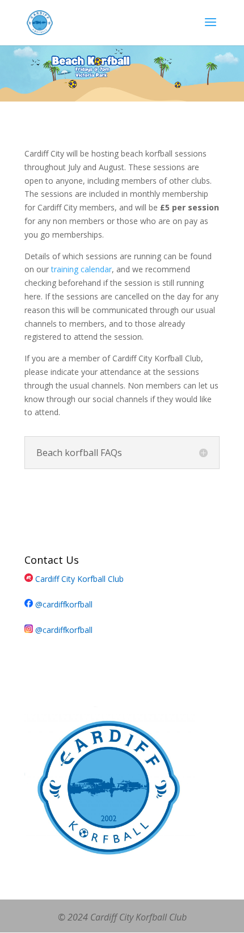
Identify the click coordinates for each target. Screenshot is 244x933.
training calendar (81, 269)
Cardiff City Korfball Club (78, 578)
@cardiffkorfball (62, 604)
